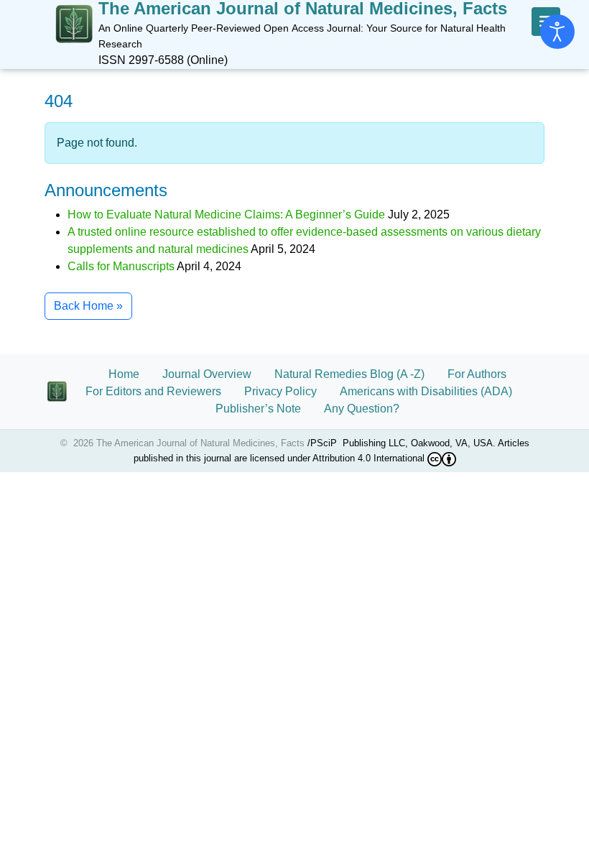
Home (123, 374)
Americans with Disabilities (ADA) (434, 391)
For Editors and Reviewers (153, 391)
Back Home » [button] (88, 306)
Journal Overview (206, 374)
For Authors (476, 374)
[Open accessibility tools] (557, 31)
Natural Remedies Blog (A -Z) (349, 374)
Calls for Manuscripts (121, 266)
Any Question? (361, 408)
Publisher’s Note (258, 408)
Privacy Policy (280, 391)
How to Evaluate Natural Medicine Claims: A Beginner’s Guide (226, 214)
